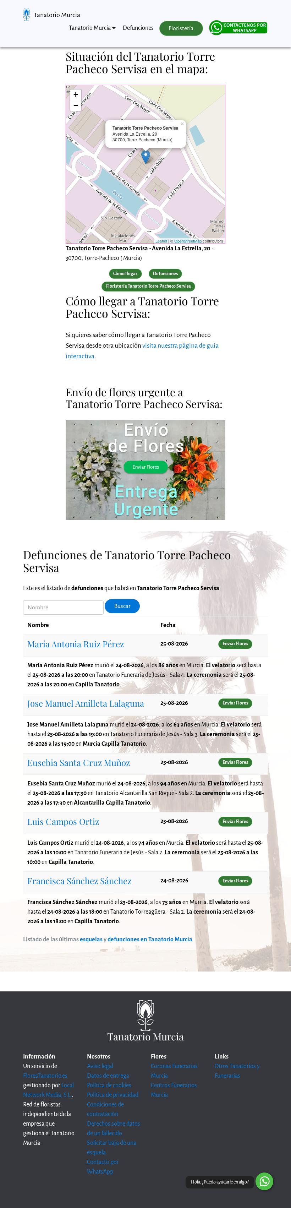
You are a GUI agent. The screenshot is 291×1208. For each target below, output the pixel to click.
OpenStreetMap (188, 241)
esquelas (91, 939)
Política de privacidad (112, 1095)
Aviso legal (100, 1066)
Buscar (122, 606)
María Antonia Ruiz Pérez (75, 643)
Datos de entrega (108, 1076)
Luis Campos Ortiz (63, 821)
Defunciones (138, 28)
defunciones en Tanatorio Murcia (150, 939)
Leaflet (161, 241)
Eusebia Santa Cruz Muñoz (78, 762)
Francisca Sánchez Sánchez (79, 880)
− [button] (75, 105)
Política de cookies (109, 1085)
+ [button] (75, 94)
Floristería (181, 28)
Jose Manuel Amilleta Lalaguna (85, 703)
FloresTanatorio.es (45, 1076)
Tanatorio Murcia (57, 14)
